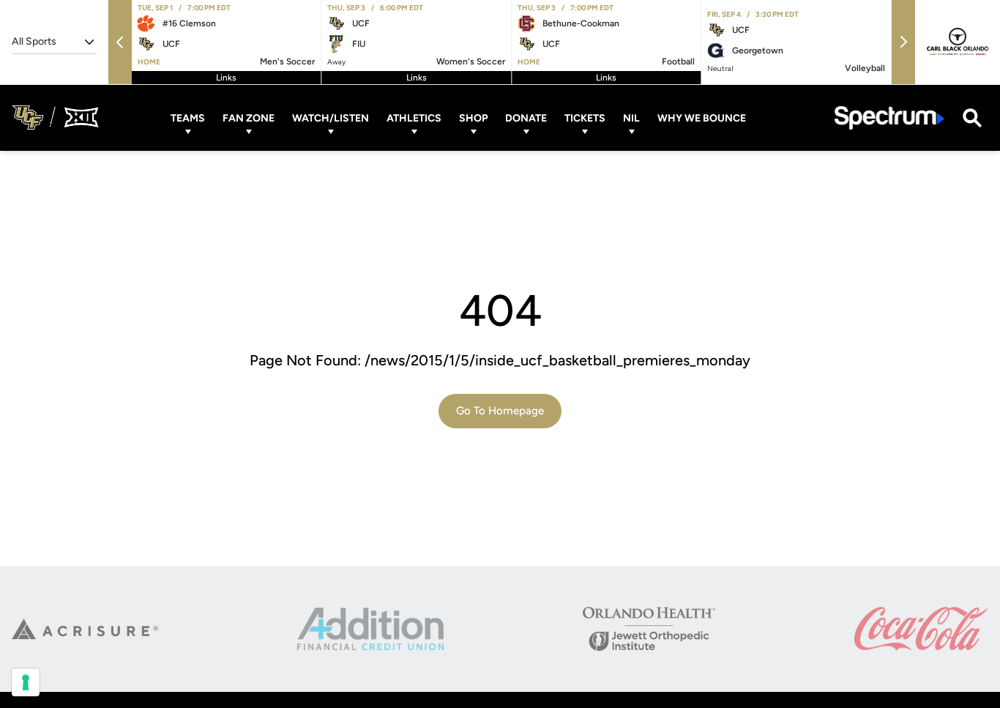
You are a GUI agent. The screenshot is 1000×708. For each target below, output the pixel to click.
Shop (473, 117)
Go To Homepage (500, 410)
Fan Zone (249, 117)
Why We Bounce (701, 117)
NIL (631, 117)
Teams (188, 117)
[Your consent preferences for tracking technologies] (26, 682)
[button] (120, 42)
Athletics (414, 117)
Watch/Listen (330, 117)
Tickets (584, 117)
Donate (526, 117)
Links (226, 77)
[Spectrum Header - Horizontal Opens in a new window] (889, 117)
